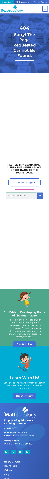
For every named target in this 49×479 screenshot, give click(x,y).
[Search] (40, 196)
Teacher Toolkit (40, 2)
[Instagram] (27, 452)
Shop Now (6, 2)
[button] (45, 9)
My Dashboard (22, 2)
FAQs (7, 474)
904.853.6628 (20, 432)
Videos (8, 470)
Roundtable (10, 465)
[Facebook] (6, 452)
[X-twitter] (13, 452)
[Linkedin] (20, 452)
